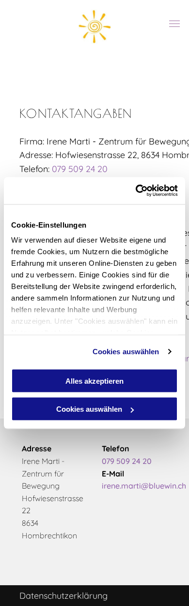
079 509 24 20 (80, 168)
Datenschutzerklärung (63, 595)
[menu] (174, 23)
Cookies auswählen (126, 351)
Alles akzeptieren (94, 380)
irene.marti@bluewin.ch (144, 486)
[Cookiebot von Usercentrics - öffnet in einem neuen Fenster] (136, 191)
